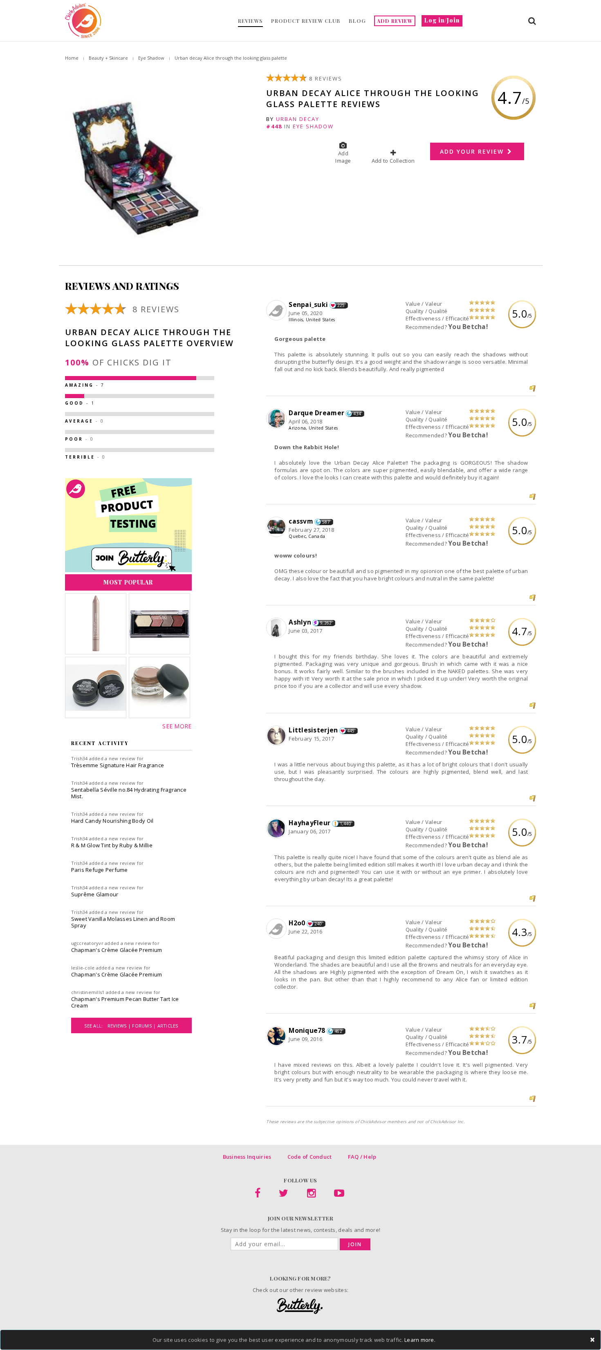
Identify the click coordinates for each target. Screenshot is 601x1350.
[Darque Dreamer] (277, 419)
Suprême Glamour (95, 894)
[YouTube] (339, 1194)
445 (351, 731)
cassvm (301, 521)
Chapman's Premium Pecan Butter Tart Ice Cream (125, 1002)
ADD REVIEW (395, 21)
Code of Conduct (309, 1156)
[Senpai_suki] (277, 310)
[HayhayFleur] (277, 829)
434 (357, 413)
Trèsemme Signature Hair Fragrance (117, 765)
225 (341, 305)
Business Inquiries (247, 1156)
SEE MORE (176, 726)
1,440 (345, 823)
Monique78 (307, 1030)
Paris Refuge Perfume (99, 869)
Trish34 (79, 758)
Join (355, 1244)
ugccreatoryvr (87, 943)
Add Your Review (473, 151)
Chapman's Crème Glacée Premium (116, 950)
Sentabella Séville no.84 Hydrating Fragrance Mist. (128, 792)
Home (71, 58)
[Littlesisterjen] (277, 736)
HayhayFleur (309, 822)
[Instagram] (311, 1194)
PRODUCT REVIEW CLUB (306, 21)
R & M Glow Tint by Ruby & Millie (111, 845)
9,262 (326, 623)
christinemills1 (88, 992)
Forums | (144, 1026)
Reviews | (120, 1026)
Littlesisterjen (313, 729)
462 (338, 1031)
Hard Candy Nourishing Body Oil (112, 820)
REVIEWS (250, 21)
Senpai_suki (308, 304)
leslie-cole (83, 968)
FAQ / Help (362, 1156)
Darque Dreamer (316, 412)
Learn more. (419, 1339)
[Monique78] (277, 1036)
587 (326, 522)
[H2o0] (277, 929)
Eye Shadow (151, 58)
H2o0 (297, 922)
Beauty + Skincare (108, 58)
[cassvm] (277, 527)
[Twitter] (283, 1194)
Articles (167, 1026)
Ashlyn (300, 622)
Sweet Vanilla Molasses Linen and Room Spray (123, 922)
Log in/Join (442, 20)
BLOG (357, 21)
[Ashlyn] (277, 628)
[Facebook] (257, 1194)
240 (318, 924)
